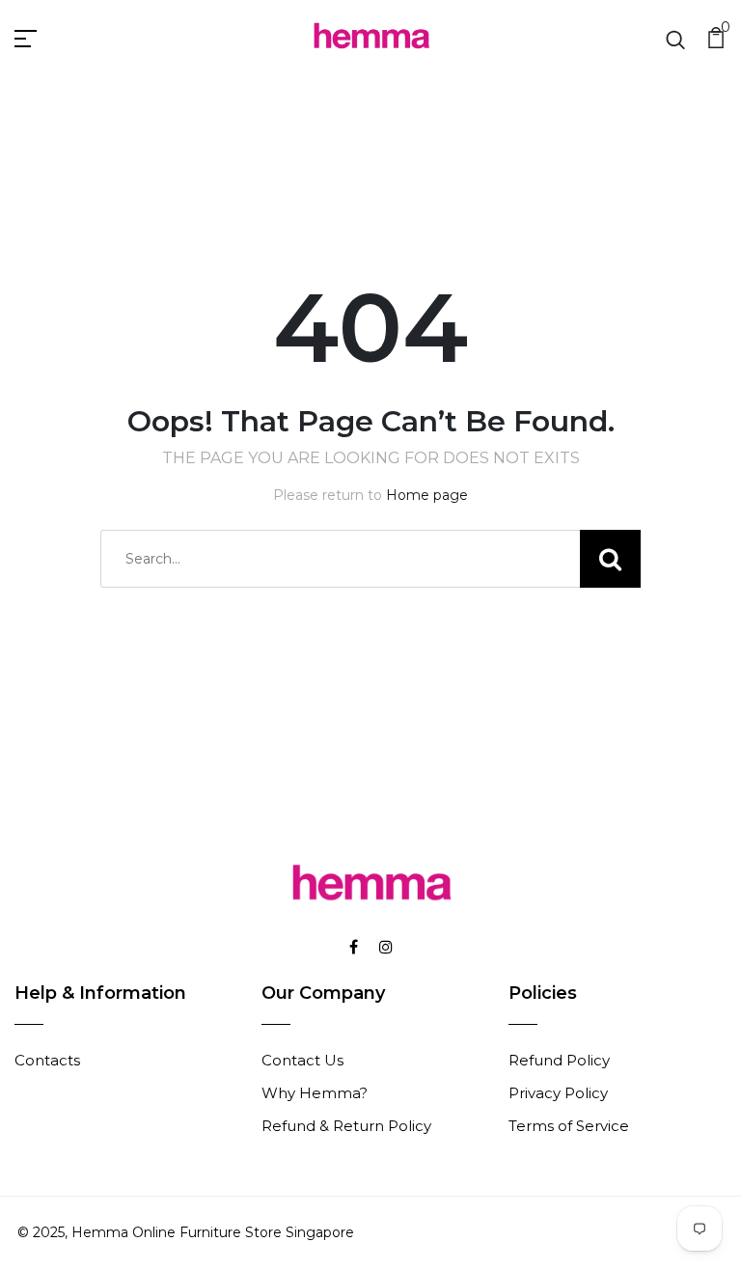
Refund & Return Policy (346, 1126)
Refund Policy (559, 1060)
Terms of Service (568, 1126)
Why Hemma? (314, 1093)
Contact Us (302, 1060)
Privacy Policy (558, 1093)
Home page (427, 495)
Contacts (47, 1060)
